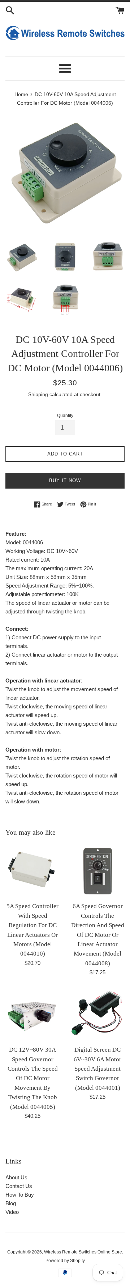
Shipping (38, 394)
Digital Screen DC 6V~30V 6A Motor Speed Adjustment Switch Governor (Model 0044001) (97, 1068)
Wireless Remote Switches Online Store (83, 1252)
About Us (16, 1177)
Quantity (65, 415)
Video (12, 1212)
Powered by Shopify (65, 1260)
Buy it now (65, 480)
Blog (10, 1203)
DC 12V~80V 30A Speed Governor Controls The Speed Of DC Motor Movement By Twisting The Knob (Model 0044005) (33, 1078)
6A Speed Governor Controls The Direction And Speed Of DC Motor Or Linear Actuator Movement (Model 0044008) (97, 934)
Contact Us (18, 1186)
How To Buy (19, 1195)
